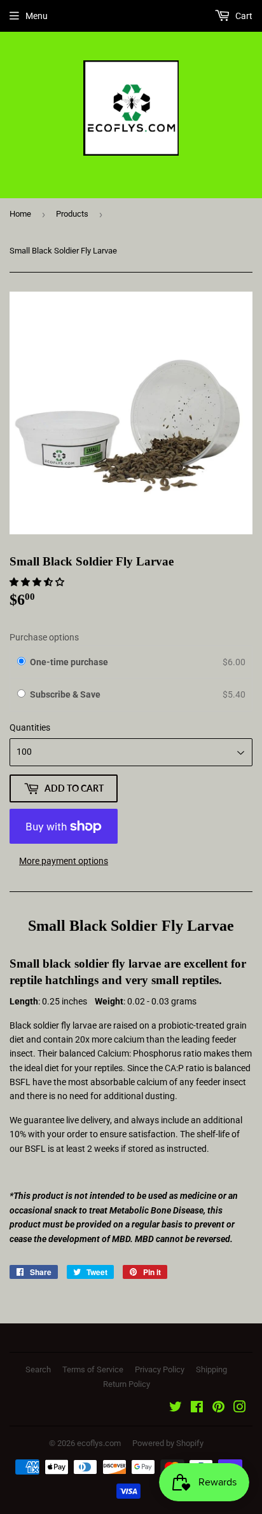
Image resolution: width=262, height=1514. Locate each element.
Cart (242, 16)
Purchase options (44, 637)
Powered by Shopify (167, 1443)
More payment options (63, 861)
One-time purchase (69, 662)
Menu (36, 16)
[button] (38, 582)
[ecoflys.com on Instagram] (239, 1408)
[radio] (21, 662)
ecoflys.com (99, 1443)
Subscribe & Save (66, 694)
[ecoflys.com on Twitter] (175, 1408)
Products (72, 214)
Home (20, 214)
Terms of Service (92, 1369)
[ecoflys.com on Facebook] (196, 1408)
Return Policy (126, 1384)
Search (38, 1369)
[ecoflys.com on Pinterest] (218, 1408)
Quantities (30, 727)
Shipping (211, 1369)
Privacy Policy (159, 1369)
